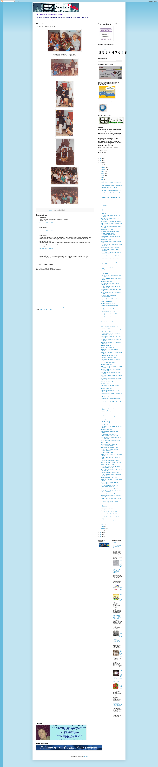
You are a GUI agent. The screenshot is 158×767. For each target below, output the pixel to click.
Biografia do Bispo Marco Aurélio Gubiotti (110, 231)
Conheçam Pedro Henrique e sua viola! (109, 460)
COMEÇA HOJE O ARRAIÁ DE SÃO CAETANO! (111, 185)
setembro (103, 173)
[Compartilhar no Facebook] (62, 210)
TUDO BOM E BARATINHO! (107, 413)
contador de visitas (102, 50)
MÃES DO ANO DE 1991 (106, 281)
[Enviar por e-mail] (57, 210)
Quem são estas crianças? (107, 381)
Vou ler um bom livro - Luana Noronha (109, 488)
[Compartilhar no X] (60, 210)
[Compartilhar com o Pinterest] (64, 210)
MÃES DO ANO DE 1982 (106, 388)
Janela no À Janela (105, 383)
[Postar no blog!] (59, 210)
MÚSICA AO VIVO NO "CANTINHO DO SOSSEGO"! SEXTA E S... (109, 201)
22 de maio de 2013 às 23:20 (46, 248)
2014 (101, 164)
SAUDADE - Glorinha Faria (107, 452)
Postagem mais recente (41, 307)
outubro (103, 171)
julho (102, 177)
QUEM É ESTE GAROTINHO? (107, 347)
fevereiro (103, 528)
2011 (101, 534)
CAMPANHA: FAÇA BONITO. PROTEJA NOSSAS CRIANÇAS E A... (109, 502)
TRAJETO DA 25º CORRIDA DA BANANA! (110, 325)
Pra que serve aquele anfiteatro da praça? (110, 440)
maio (102, 181)
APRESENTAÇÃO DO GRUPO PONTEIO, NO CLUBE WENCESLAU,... (111, 253)
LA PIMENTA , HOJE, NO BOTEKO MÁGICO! (110, 190)
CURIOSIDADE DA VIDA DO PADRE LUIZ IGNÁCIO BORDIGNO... (110, 334)
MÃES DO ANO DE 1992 (106, 265)
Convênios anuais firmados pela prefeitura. (110, 520)
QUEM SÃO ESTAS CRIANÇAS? (108, 311)
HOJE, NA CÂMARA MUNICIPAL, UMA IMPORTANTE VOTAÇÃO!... (109, 486)
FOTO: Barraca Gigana (106, 396)
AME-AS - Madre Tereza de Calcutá (109, 320)
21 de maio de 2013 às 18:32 (46, 230)
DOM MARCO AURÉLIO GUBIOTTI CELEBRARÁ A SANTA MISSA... (108, 234)
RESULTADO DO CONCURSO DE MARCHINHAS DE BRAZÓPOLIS (117, 617)
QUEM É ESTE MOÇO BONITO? (108, 229)
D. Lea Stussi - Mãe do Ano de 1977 (109, 511)
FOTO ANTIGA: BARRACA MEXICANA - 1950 (111, 462)
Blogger (86, 756)
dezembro (103, 167)
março (102, 526)
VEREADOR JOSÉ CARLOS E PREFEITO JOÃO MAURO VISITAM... (110, 467)
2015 (101, 162)
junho (102, 179)
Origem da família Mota (120, 686)
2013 (101, 166)
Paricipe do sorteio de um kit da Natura (109, 415)
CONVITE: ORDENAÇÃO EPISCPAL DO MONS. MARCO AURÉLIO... (110, 450)
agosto (102, 175)
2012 (101, 532)
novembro (103, 169)
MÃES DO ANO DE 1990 (106, 345)
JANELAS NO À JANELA (106, 411)
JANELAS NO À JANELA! (106, 301)
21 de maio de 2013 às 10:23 (46, 222)
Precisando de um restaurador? (108, 493)
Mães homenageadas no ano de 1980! (109, 447)
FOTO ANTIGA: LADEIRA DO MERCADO (110, 196)
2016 (101, 160)
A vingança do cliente (105, 207)
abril (102, 524)
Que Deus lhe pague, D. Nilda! (107, 464)
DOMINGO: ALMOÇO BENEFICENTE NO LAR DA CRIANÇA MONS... (111, 198)
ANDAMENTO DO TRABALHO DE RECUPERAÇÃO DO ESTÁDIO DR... (109, 435)
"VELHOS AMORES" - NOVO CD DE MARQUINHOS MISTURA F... (109, 445)
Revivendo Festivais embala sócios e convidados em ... (109, 417)
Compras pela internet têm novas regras (110, 472)
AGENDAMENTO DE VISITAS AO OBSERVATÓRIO (108, 296)
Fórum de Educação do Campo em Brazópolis (111, 221)
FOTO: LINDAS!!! (104, 442)
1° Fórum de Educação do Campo (108, 357)
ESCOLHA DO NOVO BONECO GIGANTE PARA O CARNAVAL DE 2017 (117, 545)
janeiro (102, 530)
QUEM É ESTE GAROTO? (106, 239)
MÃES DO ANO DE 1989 (106, 364)
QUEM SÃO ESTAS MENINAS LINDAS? (110, 247)
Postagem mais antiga (88, 307)
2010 (101, 536)
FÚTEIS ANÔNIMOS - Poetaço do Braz (109, 477)
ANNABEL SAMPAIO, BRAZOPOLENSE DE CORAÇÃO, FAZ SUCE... (110, 287)
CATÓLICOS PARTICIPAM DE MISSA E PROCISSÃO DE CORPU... (109, 188)
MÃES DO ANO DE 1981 (106, 429)
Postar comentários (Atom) (46, 309)
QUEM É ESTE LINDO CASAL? (108, 270)
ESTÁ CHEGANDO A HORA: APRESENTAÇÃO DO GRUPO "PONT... (111, 330)
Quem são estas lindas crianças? (108, 510)
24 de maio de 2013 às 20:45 (46, 261)
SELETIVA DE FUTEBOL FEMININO (109, 362)
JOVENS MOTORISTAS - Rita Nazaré (109, 303)
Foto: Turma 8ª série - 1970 (107, 508)
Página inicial (65, 307)
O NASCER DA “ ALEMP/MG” (107, 522)
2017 (101, 158)
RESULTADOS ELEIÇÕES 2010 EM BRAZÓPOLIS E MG (117, 704)
